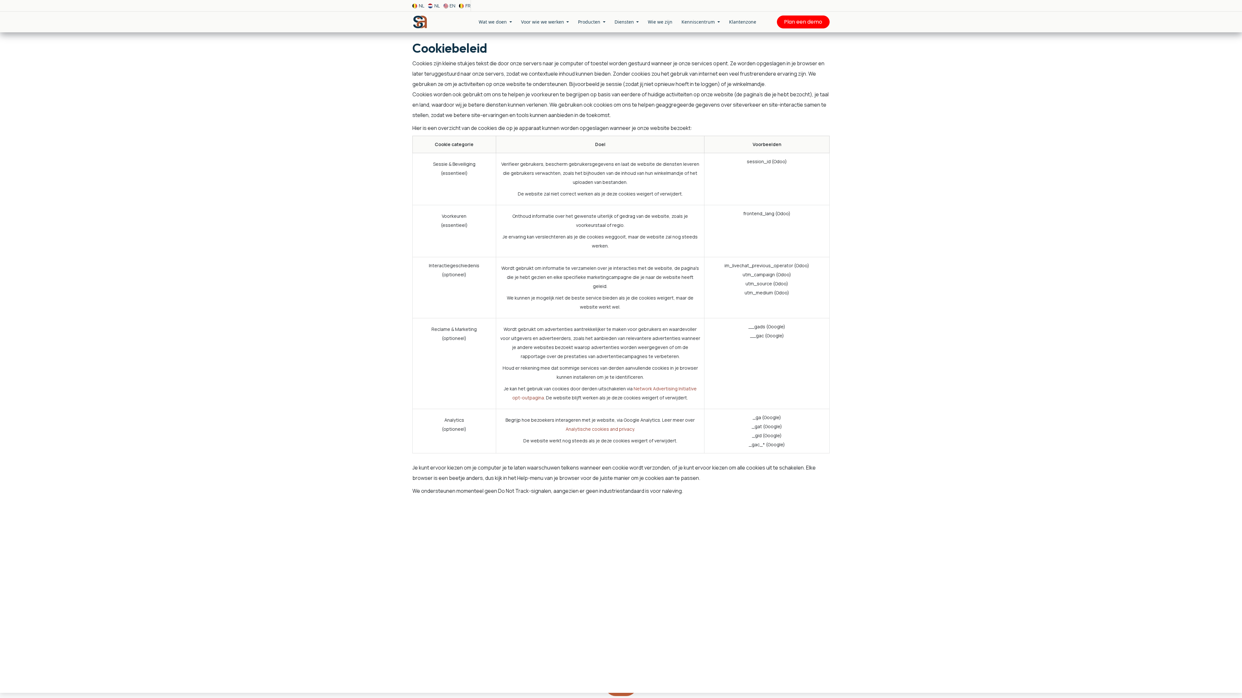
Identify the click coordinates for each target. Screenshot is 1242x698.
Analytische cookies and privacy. (600, 429)
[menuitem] (418, 5)
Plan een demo (803, 22)
